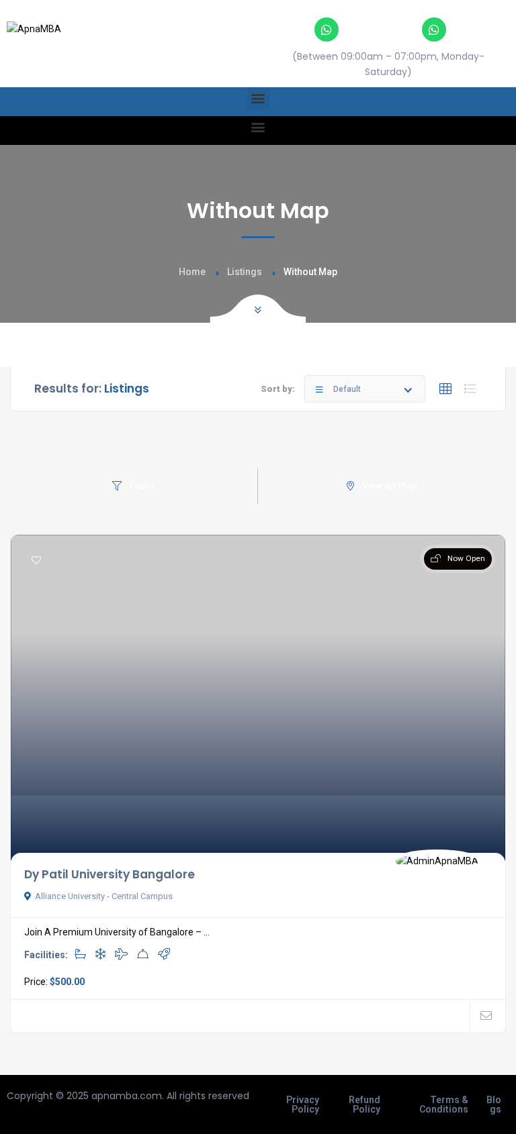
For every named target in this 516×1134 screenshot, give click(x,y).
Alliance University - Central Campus (104, 896)
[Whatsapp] (326, 29)
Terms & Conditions (443, 1104)
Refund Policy (364, 1104)
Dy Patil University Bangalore (109, 874)
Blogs (493, 1104)
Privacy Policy (302, 1104)
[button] (258, 98)
